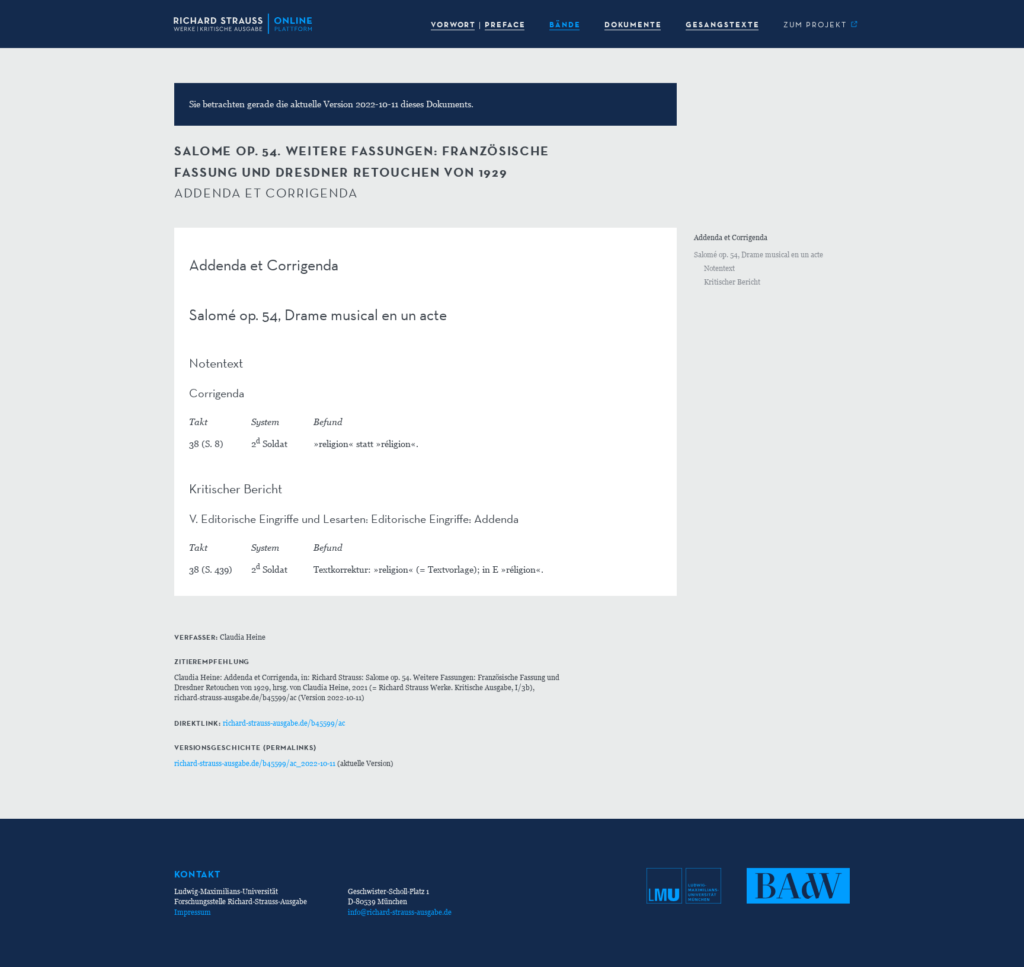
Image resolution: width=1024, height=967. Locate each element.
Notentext (719, 268)
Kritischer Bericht (732, 281)
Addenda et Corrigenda (730, 237)
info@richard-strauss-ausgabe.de (400, 912)
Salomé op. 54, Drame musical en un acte (758, 254)
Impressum (192, 912)
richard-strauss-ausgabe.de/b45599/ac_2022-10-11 (254, 763)
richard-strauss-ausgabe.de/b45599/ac (284, 723)
